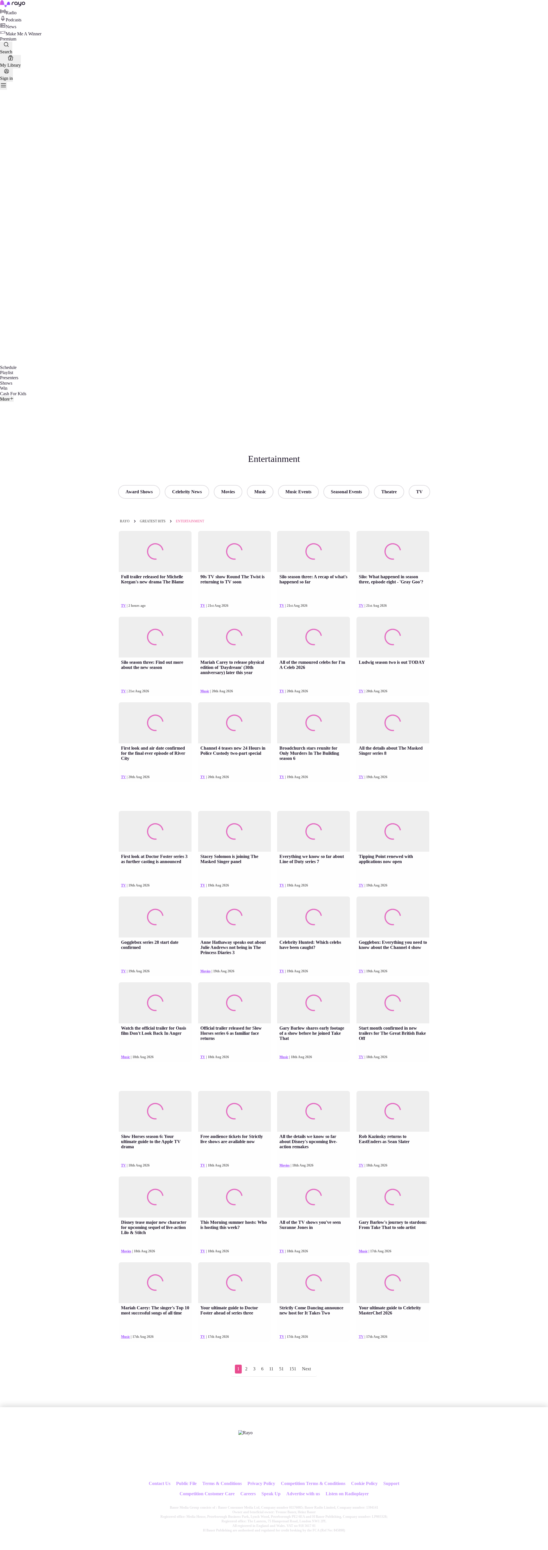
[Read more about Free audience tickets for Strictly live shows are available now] (234, 1111)
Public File (186, 1483)
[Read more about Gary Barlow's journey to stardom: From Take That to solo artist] (392, 1197)
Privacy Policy (261, 1483)
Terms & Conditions (222, 1483)
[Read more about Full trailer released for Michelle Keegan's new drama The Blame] (155, 551)
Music (260, 491)
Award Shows (139, 491)
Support (391, 1483)
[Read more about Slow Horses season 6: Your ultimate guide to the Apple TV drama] (155, 1111)
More (5, 399)
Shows (6, 383)
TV (419, 491)
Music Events (298, 491)
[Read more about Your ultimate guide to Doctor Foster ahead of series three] (234, 1282)
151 (292, 1368)
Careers (248, 1493)
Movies (228, 491)
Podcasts (13, 19)
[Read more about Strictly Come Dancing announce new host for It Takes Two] (313, 1282)
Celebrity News (187, 491)
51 (281, 1368)
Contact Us (159, 1483)
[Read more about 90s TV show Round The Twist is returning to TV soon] (234, 551)
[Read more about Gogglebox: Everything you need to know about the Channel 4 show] (392, 917)
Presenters (9, 377)
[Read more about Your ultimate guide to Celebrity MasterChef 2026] (392, 1282)
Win (3, 388)
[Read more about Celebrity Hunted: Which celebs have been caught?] (313, 917)
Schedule (8, 367)
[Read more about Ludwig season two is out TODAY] (392, 637)
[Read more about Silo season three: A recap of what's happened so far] (313, 551)
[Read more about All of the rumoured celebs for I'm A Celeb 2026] (313, 637)
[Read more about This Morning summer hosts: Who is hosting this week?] (234, 1197)
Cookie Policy (364, 1483)
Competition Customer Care (207, 1493)
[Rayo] (245, 1432)
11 (271, 1368)
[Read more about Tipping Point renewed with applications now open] (392, 831)
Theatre (389, 491)
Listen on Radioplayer (347, 1493)
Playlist (6, 372)
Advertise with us (303, 1493)
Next (306, 1368)
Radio (11, 12)
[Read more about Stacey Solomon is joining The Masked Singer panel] (234, 831)
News (11, 26)
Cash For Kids (13, 393)
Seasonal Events (346, 491)
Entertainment (190, 521)
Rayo (125, 521)
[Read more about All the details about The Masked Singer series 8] (392, 722)
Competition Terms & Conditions (313, 1483)
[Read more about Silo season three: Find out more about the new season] (155, 637)
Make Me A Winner (23, 33)
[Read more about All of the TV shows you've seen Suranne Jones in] (313, 1197)
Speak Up (271, 1493)
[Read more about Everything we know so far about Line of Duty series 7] (313, 831)
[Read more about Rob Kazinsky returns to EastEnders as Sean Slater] (392, 1111)
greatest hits (153, 521)
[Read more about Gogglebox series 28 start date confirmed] (155, 917)
